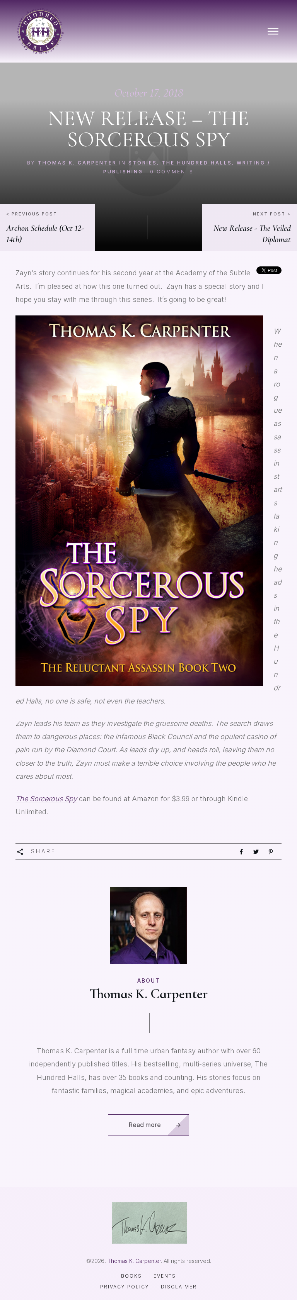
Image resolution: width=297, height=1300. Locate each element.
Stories (142, 163)
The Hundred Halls (197, 163)
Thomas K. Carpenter (77, 163)
